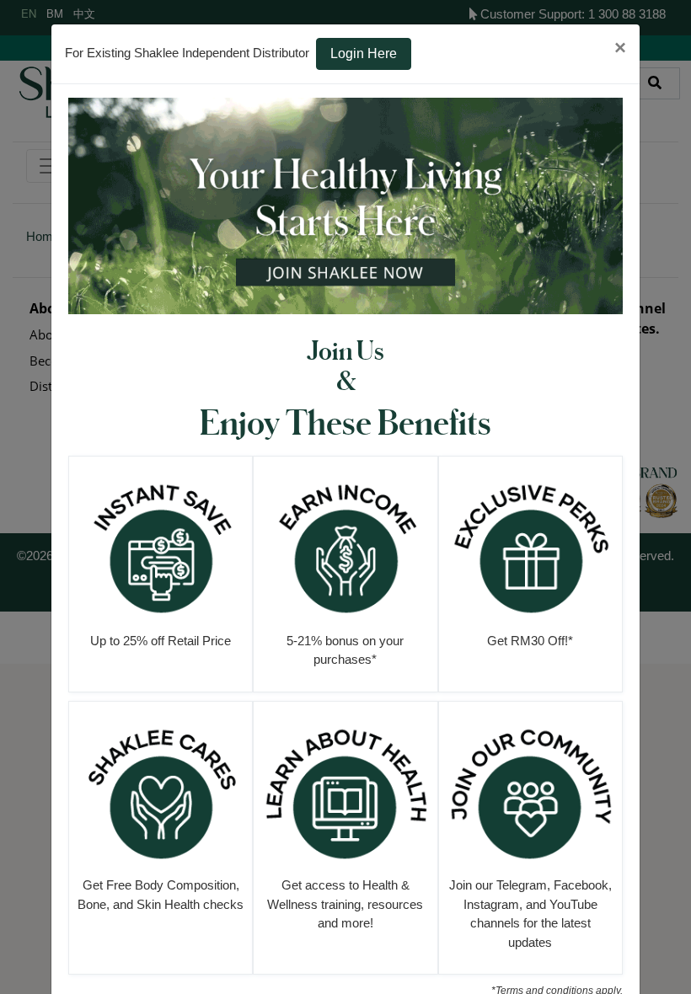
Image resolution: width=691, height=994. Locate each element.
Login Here (363, 53)
